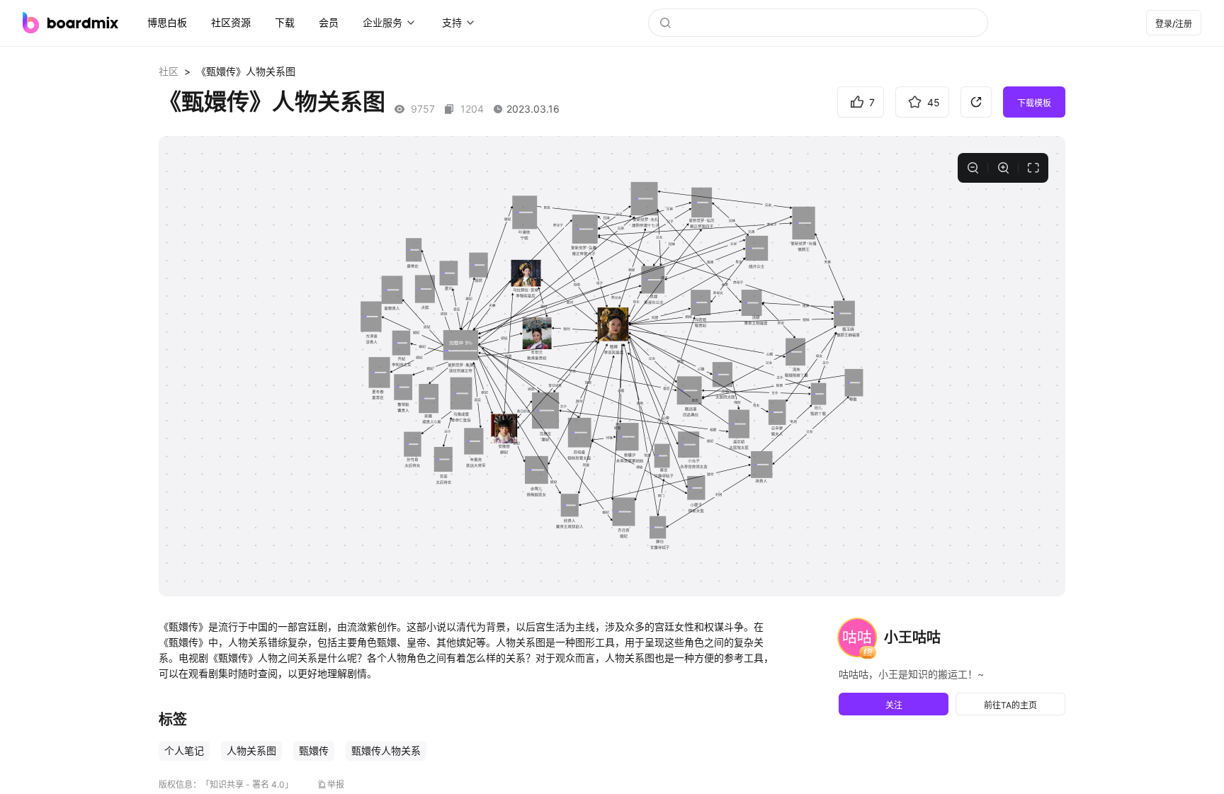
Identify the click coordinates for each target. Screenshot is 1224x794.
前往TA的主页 (1010, 705)
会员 (329, 22)
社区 (168, 71)
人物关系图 (251, 750)
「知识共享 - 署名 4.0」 (247, 784)
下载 (285, 22)
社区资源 (231, 22)
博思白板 (167, 22)
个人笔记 (184, 750)
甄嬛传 (314, 750)
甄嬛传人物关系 (386, 750)
